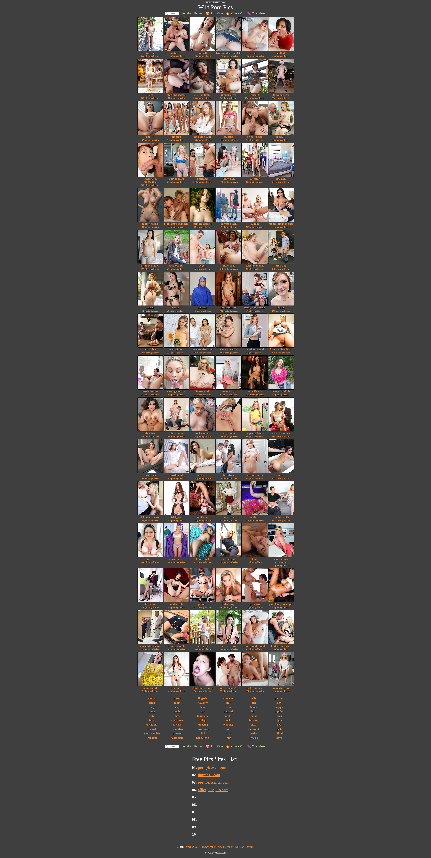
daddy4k (280, 138)
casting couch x (176, 393)
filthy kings (228, 605)
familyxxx (202, 519)
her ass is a (202, 737)
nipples (279, 711)
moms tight (150, 689)
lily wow (150, 605)
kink (254, 560)
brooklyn (177, 728)
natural (228, 711)
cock (279, 715)
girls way (254, 605)
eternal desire (202, 96)
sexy (177, 707)
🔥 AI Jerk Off (235, 13)
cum (228, 707)
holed (150, 96)
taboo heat (150, 435)
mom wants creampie (280, 562)
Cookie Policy (225, 846)
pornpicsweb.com (212, 767)
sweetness (203, 728)
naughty (203, 702)
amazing (203, 724)
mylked (255, 519)
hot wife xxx (255, 393)
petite (253, 733)
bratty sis (150, 477)
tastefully (151, 724)
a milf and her (151, 733)
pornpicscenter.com (213, 782)
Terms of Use (191, 846)
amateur (228, 698)
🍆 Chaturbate (256, 13)
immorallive (228, 96)
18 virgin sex (176, 351)
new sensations (281, 435)
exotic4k (202, 54)
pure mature (176, 180)
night (228, 715)
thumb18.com (209, 775)
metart (254, 96)
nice (253, 724)
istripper (176, 519)
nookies (202, 309)
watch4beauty (150, 393)
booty (253, 707)
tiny (279, 702)
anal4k (150, 138)
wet (228, 728)
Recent (198, 13)
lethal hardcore (150, 519)
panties (279, 698)
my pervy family (255, 435)
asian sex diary (150, 267)
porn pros (202, 647)
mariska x (229, 267)
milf (228, 737)
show (177, 715)
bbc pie (281, 309)
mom (177, 702)
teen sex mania (255, 267)
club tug (281, 267)
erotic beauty (229, 309)
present (177, 733)
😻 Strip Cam (214, 13)
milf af (280, 54)
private (202, 605)
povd (150, 560)
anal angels (176, 605)
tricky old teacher (254, 309)
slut (228, 702)
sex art (176, 309)
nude (152, 711)
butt (253, 711)
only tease (228, 519)
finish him (229, 180)
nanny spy (228, 393)
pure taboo (150, 351)
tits (203, 711)
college (203, 720)
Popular (186, 13)
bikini (279, 733)
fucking (253, 720)
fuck (151, 720)
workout (152, 737)
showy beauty (229, 351)
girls (279, 728)
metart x (202, 477)
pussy (177, 698)
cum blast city (281, 519)
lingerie (202, 698)
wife (253, 698)
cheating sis (176, 560)
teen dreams (229, 647)
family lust (202, 560)
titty (228, 733)
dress (254, 715)
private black (228, 225)
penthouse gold (255, 351)
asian (152, 702)
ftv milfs (255, 180)
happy (279, 707)
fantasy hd (202, 393)
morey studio (150, 225)
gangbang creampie (281, 605)
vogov (202, 267)
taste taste (177, 737)
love (202, 707)
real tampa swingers (176, 225)
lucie (228, 720)
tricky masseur (255, 689)
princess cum (254, 138)
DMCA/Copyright (244, 846)
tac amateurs (281, 96)
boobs (177, 711)
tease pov (176, 689)
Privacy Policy (208, 846)
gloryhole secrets (202, 689)
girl (254, 702)
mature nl (176, 54)
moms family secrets (281, 225)
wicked (150, 309)
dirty (152, 707)
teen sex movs (254, 477)
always (177, 724)
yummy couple (176, 647)
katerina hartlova (280, 351)
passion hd (176, 477)
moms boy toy (280, 689)
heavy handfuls (281, 393)
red (279, 724)
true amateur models (228, 54)
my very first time (202, 351)
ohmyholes (176, 435)
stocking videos (176, 96)
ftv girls (229, 138)
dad (202, 733)
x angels (255, 54)
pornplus (202, 180)
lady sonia (229, 435)
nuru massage (228, 689)
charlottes (177, 720)
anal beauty (176, 267)
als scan (176, 138)
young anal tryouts (254, 647)
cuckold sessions (150, 647)
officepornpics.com (213, 790)
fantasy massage (281, 647)
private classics (202, 225)
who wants (253, 728)
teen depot (229, 560)
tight (279, 720)
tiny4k (150, 54)
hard (279, 737)
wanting (228, 724)
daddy (152, 698)
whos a (254, 737)
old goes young (202, 138)
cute (151, 715)
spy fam (281, 180)
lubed (281, 477)
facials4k (228, 477)
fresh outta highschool (150, 181)
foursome (202, 715)
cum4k (255, 225)
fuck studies (202, 435)
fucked (152, 728)
